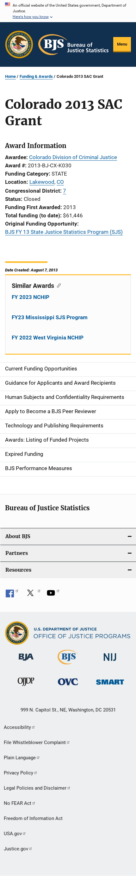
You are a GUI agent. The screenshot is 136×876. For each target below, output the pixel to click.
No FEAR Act (17, 803)
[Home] (73, 44)
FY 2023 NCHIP (30, 297)
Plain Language (20, 758)
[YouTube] (53, 595)
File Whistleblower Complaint (35, 742)
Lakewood (41, 182)
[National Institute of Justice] (110, 662)
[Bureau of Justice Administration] (26, 662)
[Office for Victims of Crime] (68, 686)
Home (10, 76)
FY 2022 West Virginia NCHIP (47, 337)
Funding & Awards (36, 76)
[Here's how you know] (68, 11)
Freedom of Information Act (33, 818)
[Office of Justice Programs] (19, 44)
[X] (32, 595)
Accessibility (17, 727)
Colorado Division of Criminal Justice (73, 157)
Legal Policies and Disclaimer (35, 788)
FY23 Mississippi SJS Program (50, 317)
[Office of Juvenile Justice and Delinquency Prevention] (26, 687)
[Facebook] (12, 595)
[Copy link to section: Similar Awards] (57, 285)
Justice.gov (16, 849)
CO (60, 182)
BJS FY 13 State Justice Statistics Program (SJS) (64, 232)
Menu (122, 44)
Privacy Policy (18, 773)
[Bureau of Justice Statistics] (68, 665)
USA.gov (13, 833)
